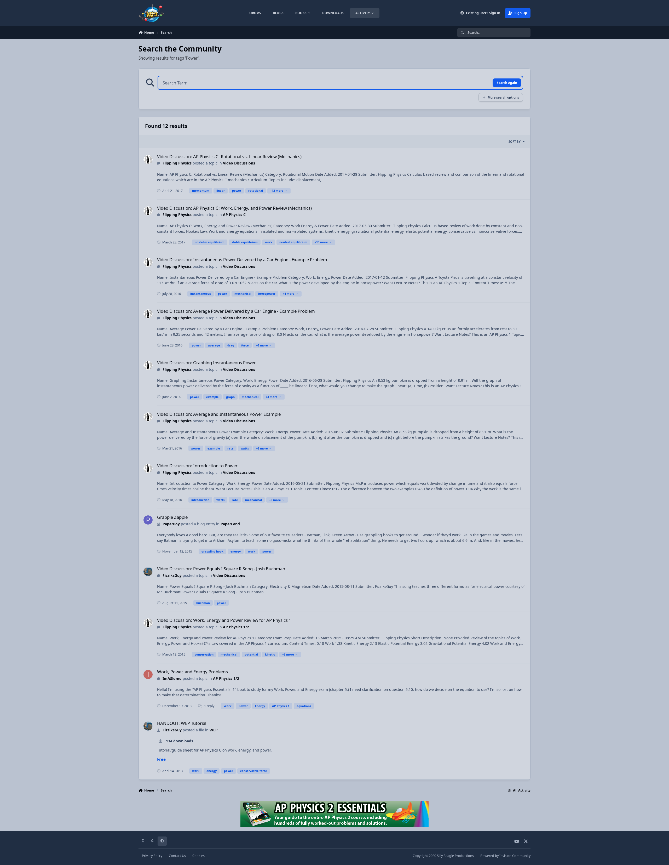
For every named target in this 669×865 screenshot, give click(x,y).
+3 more (272, 397)
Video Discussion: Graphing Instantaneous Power (206, 363)
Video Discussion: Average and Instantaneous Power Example (219, 414)
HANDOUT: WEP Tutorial (181, 723)
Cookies (198, 855)
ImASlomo (172, 678)
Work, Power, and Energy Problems (192, 672)
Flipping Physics (177, 163)
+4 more (289, 293)
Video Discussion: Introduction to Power (197, 466)
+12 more (277, 190)
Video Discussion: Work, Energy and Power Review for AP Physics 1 (224, 620)
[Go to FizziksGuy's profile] (148, 571)
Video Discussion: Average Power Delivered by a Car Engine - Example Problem (236, 311)
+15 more (321, 242)
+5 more (262, 345)
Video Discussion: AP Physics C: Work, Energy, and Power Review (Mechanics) (234, 208)
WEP (214, 729)
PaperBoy (171, 523)
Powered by (505, 855)
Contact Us (177, 855)
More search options (503, 97)
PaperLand (230, 523)
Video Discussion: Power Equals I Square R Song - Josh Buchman (221, 569)
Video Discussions (239, 163)
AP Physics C (234, 214)
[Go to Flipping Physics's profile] (148, 159)
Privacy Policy (152, 855)
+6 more (288, 654)
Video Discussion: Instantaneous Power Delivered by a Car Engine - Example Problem (242, 260)
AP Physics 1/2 (236, 626)
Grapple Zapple (172, 517)
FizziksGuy (172, 575)
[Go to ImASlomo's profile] (148, 674)
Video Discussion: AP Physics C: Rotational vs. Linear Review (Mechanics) (229, 156)
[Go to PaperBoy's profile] (148, 520)
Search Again (507, 83)
